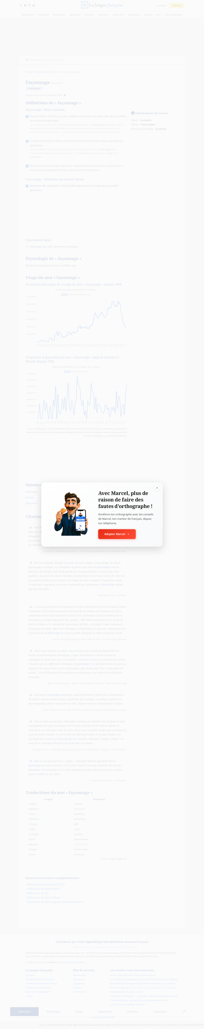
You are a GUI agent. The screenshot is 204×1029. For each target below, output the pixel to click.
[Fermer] (157, 488)
